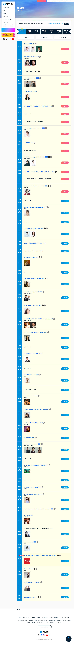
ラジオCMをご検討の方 (41, 1)
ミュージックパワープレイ (7, 19)
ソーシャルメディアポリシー (50, 622)
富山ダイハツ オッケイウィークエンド (34, 186)
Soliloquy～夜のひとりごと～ (31, 423)
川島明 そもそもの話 (29, 353)
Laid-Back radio (28, 542)
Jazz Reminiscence (29, 396)
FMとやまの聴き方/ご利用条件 (22, 620)
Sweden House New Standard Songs (33, 207)
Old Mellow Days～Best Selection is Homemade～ (37, 509)
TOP (20, 617)
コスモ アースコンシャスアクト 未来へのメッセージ (37, 171)
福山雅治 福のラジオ (29, 257)
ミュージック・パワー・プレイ (31, 251)
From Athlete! (28, 43)
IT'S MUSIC (27, 515)
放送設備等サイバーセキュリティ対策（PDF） (64, 620)
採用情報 (33, 622)
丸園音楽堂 (27, 143)
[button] (17, 31)
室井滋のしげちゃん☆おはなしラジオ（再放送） (36, 106)
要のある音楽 (27, 437)
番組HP (33, 43)
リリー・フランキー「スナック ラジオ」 (34, 332)
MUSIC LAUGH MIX (29, 597)
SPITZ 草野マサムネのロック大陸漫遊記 (34, 465)
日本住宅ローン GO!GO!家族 (31, 292)
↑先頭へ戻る (69, 642)
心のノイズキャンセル (30, 78)
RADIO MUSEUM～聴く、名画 (31, 494)
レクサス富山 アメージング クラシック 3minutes (37, 319)
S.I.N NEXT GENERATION (30, 444)
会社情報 (28, 622)
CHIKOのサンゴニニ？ (30, 374)
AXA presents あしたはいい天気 (32, 278)
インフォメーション (6, 7)
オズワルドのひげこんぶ (30, 582)
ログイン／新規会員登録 (53, 617)
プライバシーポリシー (40, 622)
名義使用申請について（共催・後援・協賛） (41, 620)
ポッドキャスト (5, 22)
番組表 (4, 10)
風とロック (27, 569)
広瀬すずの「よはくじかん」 (31, 305)
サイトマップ (59, 622)
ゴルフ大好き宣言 (29, 91)
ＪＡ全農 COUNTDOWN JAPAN (32, 228)
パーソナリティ (5, 16)
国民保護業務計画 (52, 620)
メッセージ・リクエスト (9, 30)
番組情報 (4, 13)
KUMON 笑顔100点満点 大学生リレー (33, 243)
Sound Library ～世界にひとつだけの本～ (35, 409)
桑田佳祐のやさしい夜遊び (31, 487)
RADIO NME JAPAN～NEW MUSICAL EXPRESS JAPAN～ (38, 555)
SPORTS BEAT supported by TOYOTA (34, 157)
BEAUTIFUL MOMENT (30, 57)
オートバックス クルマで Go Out (33, 128)
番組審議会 (31, 620)
